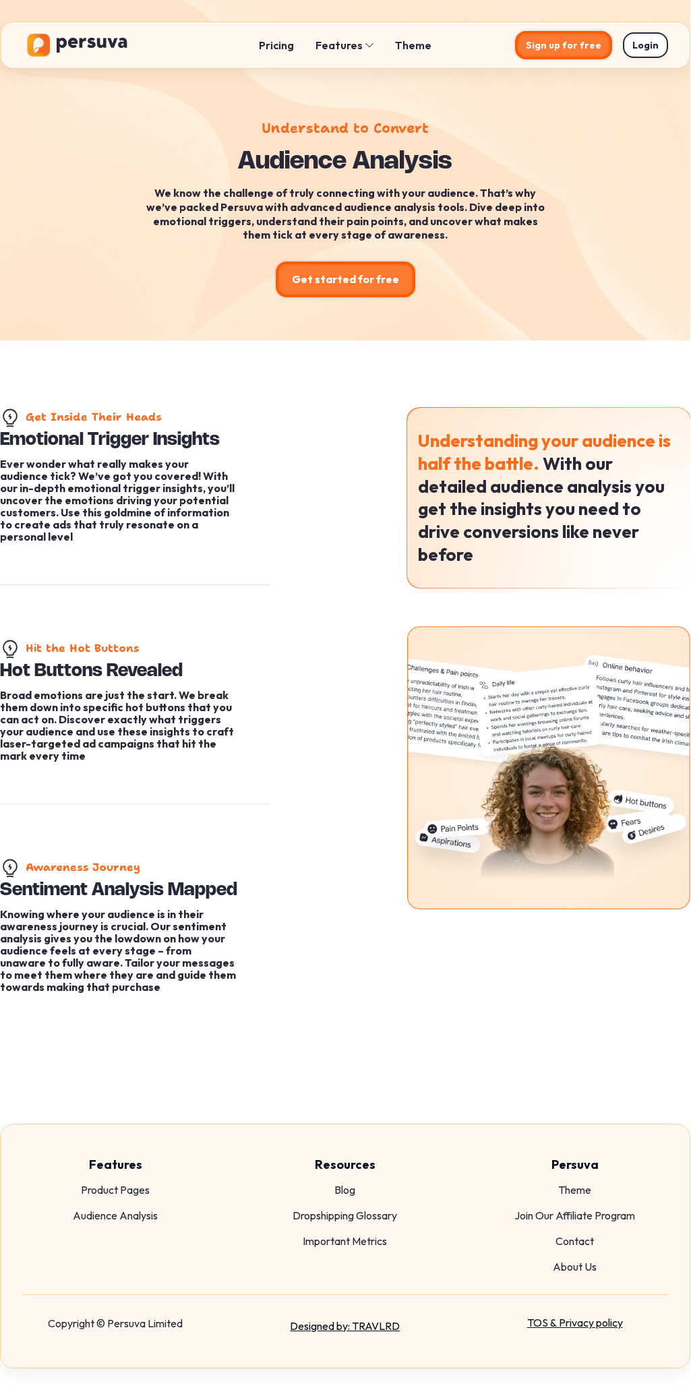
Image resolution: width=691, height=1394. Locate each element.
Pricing (276, 45)
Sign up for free (563, 45)
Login (645, 45)
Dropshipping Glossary (345, 1215)
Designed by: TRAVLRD (345, 1326)
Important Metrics (345, 1241)
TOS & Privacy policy (575, 1322)
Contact (574, 1241)
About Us (575, 1267)
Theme (413, 45)
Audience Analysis (115, 1215)
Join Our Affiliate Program (574, 1215)
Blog (344, 1190)
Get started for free (345, 279)
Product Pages (115, 1190)
